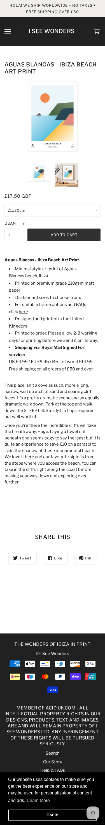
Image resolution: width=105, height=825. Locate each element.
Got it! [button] (52, 815)
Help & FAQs (52, 770)
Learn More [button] (38, 800)
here (23, 311)
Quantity (12, 223)
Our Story (52, 761)
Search (53, 753)
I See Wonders (52, 31)
